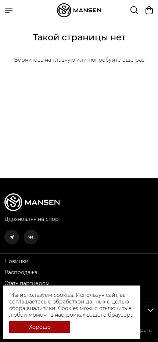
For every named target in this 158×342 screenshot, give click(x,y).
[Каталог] (8, 10)
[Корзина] (149, 10)
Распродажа (20, 272)
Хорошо (40, 327)
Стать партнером (27, 283)
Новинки (16, 261)
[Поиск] (134, 10)
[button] (11, 237)
